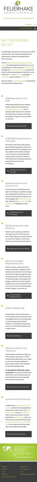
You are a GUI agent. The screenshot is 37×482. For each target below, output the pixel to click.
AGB (10, 74)
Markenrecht (9, 203)
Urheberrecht (19, 417)
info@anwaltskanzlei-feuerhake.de (18, 18)
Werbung (18, 74)
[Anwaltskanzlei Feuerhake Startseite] (18, 13)
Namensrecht (22, 201)
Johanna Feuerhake (19, 81)
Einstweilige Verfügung (17, 70)
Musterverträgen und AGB (14, 109)
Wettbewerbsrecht (24, 199)
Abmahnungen (29, 67)
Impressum (24, 77)
